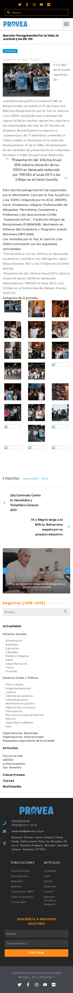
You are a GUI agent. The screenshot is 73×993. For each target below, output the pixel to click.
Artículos (10, 748)
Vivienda (11, 671)
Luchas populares (14, 763)
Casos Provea (14, 775)
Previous (5, 571)
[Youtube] (41, 4)
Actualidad (10, 51)
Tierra (9, 667)
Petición (11, 718)
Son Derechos (12, 767)
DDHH (45, 478)
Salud (9, 659)
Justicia (11, 692)
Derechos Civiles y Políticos (20, 677)
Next (68, 571)
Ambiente (12, 644)
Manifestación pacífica (20, 703)
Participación (14, 711)
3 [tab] (30, 591)
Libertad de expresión (19, 696)
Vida (8, 726)
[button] (66, 24)
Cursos (8, 781)
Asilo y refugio (15, 684)
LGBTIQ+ (8, 760)
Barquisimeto (31, 478)
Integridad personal (18, 688)
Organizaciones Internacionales (23, 737)
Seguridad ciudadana (19, 722)
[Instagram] (34, 4)
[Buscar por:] (36, 612)
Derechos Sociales (15, 634)
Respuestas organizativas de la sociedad (28, 740)
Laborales (12, 652)
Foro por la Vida (12, 756)
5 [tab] (39, 591)
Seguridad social (16, 663)
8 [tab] (52, 591)
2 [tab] (25, 591)
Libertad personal (17, 699)
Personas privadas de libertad (24, 715)
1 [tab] (21, 591)
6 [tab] (43, 591)
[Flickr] (48, 4)
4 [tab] (34, 591)
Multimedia (12, 787)
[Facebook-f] (27, 4)
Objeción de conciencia (20, 707)
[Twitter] (20, 4)
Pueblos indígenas (17, 656)
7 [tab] (48, 591)
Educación (12, 648)
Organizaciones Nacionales (20, 733)
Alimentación (14, 640)
